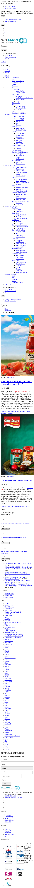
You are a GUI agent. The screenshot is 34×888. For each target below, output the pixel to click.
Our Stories (8, 311)
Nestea (7, 732)
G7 (5, 725)
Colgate (7, 654)
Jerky (17, 147)
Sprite (6, 702)
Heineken (7, 695)
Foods (6, 818)
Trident (7, 715)
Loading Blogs (9, 595)
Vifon (6, 671)
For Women (19, 223)
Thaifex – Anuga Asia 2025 (13, 612)
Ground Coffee (20, 93)
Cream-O (7, 719)
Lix (6, 746)
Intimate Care (20, 259)
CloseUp (7, 625)
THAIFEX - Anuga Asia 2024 (14, 636)
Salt (17, 123)
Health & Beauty (10, 820)
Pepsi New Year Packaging (13, 622)
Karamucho (8, 680)
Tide (6, 624)
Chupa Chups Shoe (10, 630)
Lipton (6, 710)
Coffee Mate (8, 734)
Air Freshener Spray (22, 187)
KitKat (7, 749)
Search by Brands (10, 834)
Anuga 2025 (8, 608)
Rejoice (7, 692)
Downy (7, 700)
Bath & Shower (20, 264)
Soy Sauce (19, 137)
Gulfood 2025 (9, 614)
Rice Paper (19, 162)
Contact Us (8, 831)
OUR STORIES (9, 594)
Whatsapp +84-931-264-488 (13, 797)
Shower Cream (20, 231)
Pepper (18, 121)
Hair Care (19, 270)
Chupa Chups (9, 737)
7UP (6, 741)
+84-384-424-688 (10, 6)
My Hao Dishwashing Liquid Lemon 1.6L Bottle (13, 537)
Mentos (7, 653)
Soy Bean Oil (20, 155)
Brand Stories (9, 597)
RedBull (7, 697)
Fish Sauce (19, 142)
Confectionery (9, 816)
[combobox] (9, 47)
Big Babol (8, 724)
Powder (18, 267)
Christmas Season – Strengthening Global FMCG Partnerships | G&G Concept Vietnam (18, 584)
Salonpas (7, 714)
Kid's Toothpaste (21, 245)
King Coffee (8, 681)
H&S (6, 673)
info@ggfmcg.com (10, 8)
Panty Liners (19, 257)
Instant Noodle (20, 128)
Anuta (6, 703)
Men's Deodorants (21, 252)
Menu (6, 69)
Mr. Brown (8, 678)
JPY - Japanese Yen (10, 21)
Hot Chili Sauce (20, 133)
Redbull (7, 649)
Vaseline (7, 629)
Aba (6, 685)
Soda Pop (19, 96)
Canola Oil (19, 157)
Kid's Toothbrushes (21, 243)
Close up (7, 661)
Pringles (7, 646)
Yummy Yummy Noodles (12, 736)
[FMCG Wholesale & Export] (14, 43)
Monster (7, 698)
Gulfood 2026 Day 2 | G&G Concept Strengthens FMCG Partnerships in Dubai (17, 573)
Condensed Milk (21, 108)
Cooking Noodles (21, 130)
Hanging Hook (20, 199)
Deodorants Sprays (21, 228)
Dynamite (7, 722)
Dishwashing (20, 169)
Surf (6, 693)
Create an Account (10, 57)
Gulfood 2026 (9, 605)
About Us (7, 829)
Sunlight (7, 619)
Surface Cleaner (20, 176)
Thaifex (7, 603)
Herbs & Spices (20, 118)
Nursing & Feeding (21, 272)
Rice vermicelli (20, 164)
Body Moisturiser (21, 215)
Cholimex (11, 377)
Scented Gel (19, 189)
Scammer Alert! (9, 639)
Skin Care (19, 265)
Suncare (18, 216)
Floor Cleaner (20, 170)
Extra (6, 727)
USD (3, 16)
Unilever (7, 620)
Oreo (6, 656)
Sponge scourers (21, 194)
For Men (18, 221)
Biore (6, 720)
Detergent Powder (21, 179)
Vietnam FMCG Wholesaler (13, 637)
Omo (6, 668)
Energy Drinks (20, 99)
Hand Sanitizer (20, 237)
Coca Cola (8, 690)
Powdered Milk (20, 106)
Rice (6, 742)
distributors (8, 642)
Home (6, 309)
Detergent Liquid (21, 181)
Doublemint (8, 730)
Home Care (8, 822)
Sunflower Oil (20, 159)
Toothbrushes (20, 242)
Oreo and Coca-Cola (11, 632)
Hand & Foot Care (21, 218)
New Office (8, 610)
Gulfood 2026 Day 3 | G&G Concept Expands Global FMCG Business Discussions (18, 568)
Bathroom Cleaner (21, 172)
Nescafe (7, 651)
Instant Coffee (20, 91)
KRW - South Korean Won (13, 20)
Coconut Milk (20, 120)
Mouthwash (19, 247)
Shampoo (19, 209)
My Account (8, 55)
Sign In (7, 59)
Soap (17, 233)
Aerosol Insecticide (21, 191)
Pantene (7, 688)
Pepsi (6, 647)
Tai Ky (7, 712)
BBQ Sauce (19, 143)
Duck (6, 717)
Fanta (6, 617)
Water (17, 101)
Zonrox (7, 669)
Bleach (18, 174)
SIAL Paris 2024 (10, 627)
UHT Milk (19, 109)
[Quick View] (5, 548)
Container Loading (10, 658)
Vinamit (7, 729)
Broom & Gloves (21, 198)
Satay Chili (19, 140)
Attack (6, 707)
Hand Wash (19, 235)
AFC (6, 739)
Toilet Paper (19, 204)
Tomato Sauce (20, 135)
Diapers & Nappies (21, 262)
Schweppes (8, 708)
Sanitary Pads (20, 255)
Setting (7, 72)
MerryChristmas (9, 607)
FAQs (6, 836)
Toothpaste (19, 240)
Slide (6, 663)
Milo (6, 705)
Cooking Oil (19, 154)
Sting (6, 676)
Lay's (6, 659)
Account (7, 71)
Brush (17, 196)
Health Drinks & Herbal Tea (24, 98)
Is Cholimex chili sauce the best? (16, 480)
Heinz (6, 683)
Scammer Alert (9, 641)
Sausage (18, 148)
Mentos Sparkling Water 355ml (14, 634)
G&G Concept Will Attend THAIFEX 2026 (18, 563)
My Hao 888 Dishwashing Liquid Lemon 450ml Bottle (15, 523)
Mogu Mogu (8, 615)
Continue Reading (16, 506)
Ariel (6, 747)
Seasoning (19, 125)
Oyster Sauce (20, 138)
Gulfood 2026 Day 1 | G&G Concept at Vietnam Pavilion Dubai (16, 578)
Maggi (6, 744)
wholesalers (8, 644)
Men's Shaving (20, 250)
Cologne (18, 269)
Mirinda (7, 675)
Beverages (8, 815)
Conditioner (19, 211)
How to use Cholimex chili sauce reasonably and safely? (16, 382)
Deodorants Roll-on (22, 226)
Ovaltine (7, 666)
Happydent (8, 664)
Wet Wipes (19, 203)
